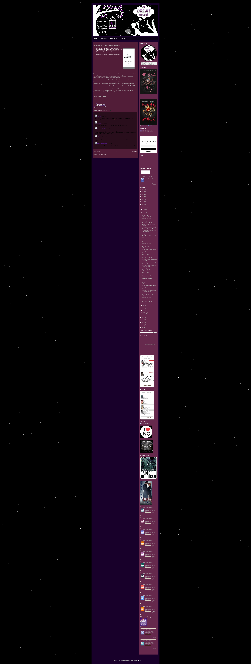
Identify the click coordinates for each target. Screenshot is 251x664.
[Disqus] (115, 130)
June (144, 305)
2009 (143, 327)
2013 (143, 320)
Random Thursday (145, 214)
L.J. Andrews (146, 402)
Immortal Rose (145, 406)
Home (95, 38)
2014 (143, 319)
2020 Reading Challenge (148, 562)
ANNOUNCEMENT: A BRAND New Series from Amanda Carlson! (149, 300)
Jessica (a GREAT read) (148, 178)
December (145, 206)
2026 (143, 189)
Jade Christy (146, 397)
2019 (143, 201)
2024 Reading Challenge (148, 518)
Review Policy (103, 38)
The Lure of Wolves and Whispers (145, 411)
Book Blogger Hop (145, 237)
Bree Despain (146, 362)
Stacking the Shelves (146, 251)
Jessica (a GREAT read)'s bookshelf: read (147, 357)
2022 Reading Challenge (148, 540)
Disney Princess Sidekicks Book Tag (149, 235)
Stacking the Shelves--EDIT (147, 228)
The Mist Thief (145, 401)
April (144, 308)
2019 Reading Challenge (148, 573)
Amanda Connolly (147, 413)
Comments (144, 173)
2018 (143, 202)
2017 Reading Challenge (148, 595)
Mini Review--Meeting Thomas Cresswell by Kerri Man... (148, 216)
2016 (143, 315)
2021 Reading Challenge (148, 551)
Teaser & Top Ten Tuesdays (147, 222)
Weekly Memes (113, 38)
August (144, 212)
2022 (143, 196)
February (144, 312)
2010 (143, 325)
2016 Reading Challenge (148, 606)
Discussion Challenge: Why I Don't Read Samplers (148, 247)
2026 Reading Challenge (148, 176)
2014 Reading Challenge (148, 629)
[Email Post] (110, 110)
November (145, 207)
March (144, 310)
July (143, 303)
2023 (143, 194)
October (144, 209)
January (144, 313)
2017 (143, 204)
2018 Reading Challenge (148, 584)
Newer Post (96, 151)
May (144, 307)
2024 (143, 193)
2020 (143, 199)
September (145, 211)
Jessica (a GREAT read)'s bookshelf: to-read (147, 392)
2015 (143, 317)
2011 (143, 324)
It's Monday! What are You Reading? (149, 227)
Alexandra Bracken (147, 407)
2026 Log (122, 38)
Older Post (134, 151)
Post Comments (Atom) (103, 154)
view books (154, 184)
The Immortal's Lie (146, 396)
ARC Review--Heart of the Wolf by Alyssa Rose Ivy (148, 240)
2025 (143, 191)
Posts (143, 171)
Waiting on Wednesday (146, 218)
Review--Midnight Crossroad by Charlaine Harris (148, 270)
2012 (143, 322)
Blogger (139, 660)
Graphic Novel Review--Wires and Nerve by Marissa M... (148, 221)
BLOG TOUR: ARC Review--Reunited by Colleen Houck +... (149, 291)
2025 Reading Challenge (148, 507)
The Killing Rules (145, 361)
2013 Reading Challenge (148, 640)
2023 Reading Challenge (148, 529)
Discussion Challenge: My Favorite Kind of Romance (149, 266)
